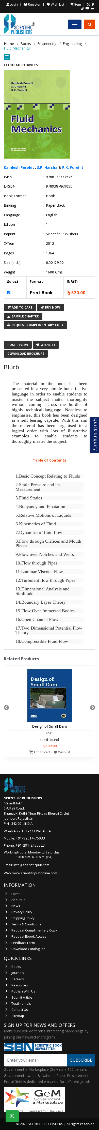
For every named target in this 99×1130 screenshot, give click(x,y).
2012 (50, 243)
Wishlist (47, 345)
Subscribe (81, 1060)
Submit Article (21, 997)
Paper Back (55, 205)
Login (14, 4)
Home (9, 43)
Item (77, 4)
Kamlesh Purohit (19, 167)
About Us (18, 899)
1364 (50, 253)
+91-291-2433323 (30, 845)
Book (50, 196)
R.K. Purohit (72, 167)
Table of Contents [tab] (49, 460)
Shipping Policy (23, 918)
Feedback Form (23, 942)
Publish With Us (23, 991)
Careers (17, 979)
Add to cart (41, 752)
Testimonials (21, 1003)
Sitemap (17, 1015)
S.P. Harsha (47, 167)
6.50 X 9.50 (55, 263)
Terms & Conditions (26, 924)
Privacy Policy (21, 912)
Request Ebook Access (28, 936)
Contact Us (19, 1009)
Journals (17, 972)
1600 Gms (54, 272)
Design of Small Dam (49, 726)
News (15, 906)
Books (25, 43)
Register (34, 4)
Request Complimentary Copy (37, 325)
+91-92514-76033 (30, 838)
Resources (19, 985)
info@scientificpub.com (31, 865)
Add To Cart (21, 307)
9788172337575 (59, 177)
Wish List (57, 4)
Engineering (46, 43)
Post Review (17, 345)
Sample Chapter (25, 316)
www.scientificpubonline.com (34, 873)
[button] (49, 57)
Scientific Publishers (62, 234)
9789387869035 (59, 186)
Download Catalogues (28, 948)
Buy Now (52, 307)
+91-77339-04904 (36, 831)
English (51, 215)
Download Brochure (25, 354)
